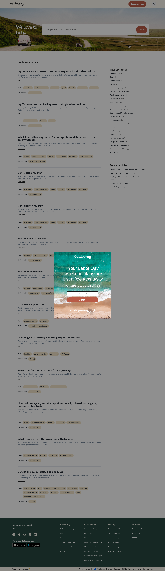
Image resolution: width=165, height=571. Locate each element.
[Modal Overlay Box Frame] (82, 285)
